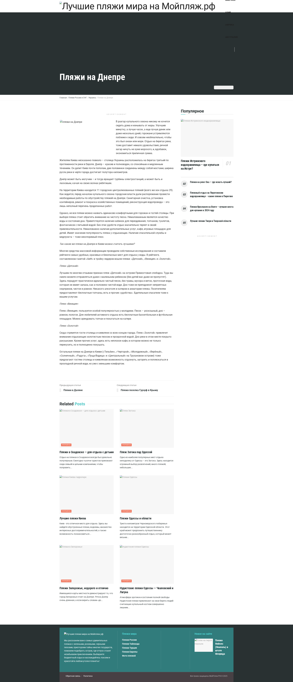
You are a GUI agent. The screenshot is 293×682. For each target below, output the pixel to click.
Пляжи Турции (129, 648)
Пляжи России (129, 640)
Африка (229, 25)
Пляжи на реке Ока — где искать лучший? (211, 182)
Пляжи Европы (129, 652)
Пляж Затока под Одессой (136, 452)
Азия (228, 12)
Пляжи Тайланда (130, 644)
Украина (66, 445)
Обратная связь (73, 676)
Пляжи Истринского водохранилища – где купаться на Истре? (200, 164)
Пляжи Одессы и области (135, 518)
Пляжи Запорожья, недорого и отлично (84, 588)
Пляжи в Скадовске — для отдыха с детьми (87, 452)
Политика (87, 676)
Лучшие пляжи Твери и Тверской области (210, 221)
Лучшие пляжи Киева (73, 518)
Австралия (231, 37)
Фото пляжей (129, 656)
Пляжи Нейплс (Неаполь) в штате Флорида (221, 647)
